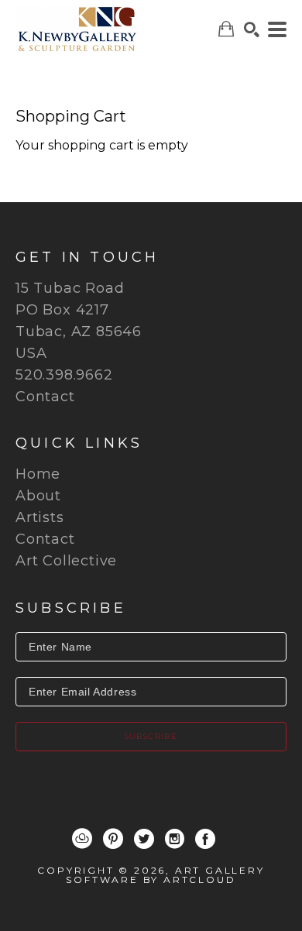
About (38, 496)
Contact (45, 397)
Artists (39, 517)
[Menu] (277, 29)
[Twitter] (144, 839)
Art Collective (66, 561)
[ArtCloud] (82, 839)
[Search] (251, 29)
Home (37, 474)
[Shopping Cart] (226, 29)
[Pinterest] (113, 839)
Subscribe (151, 736)
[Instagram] (174, 839)
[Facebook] (205, 839)
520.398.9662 (64, 375)
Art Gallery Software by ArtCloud (165, 874)
